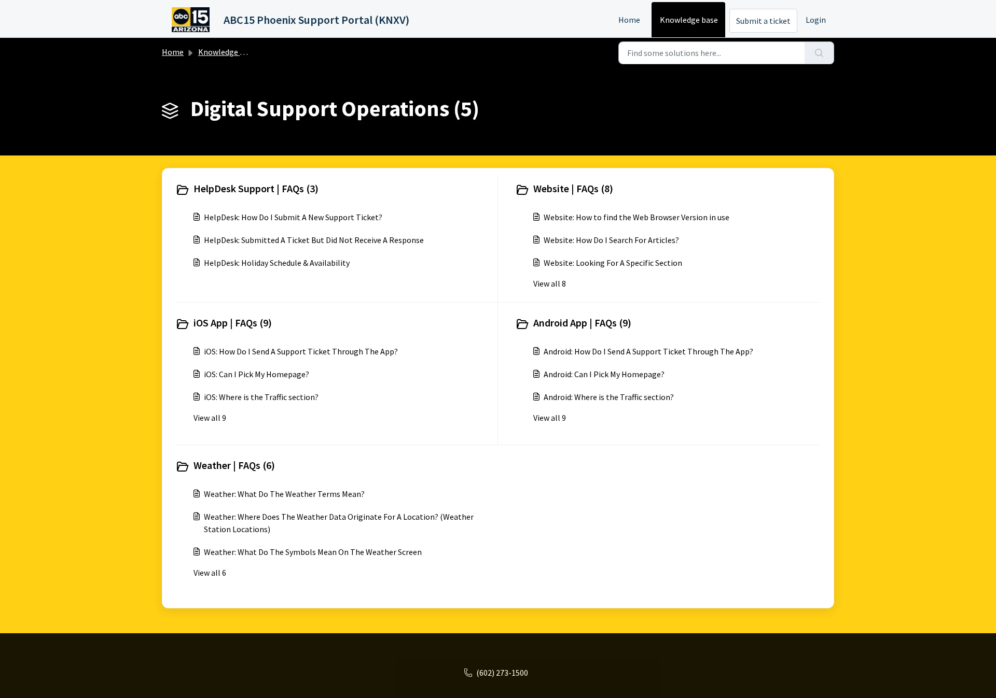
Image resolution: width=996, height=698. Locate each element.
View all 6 (209, 572)
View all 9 (209, 417)
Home (629, 20)
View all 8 (549, 283)
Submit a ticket (763, 21)
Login (816, 20)
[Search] (819, 52)
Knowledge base (689, 20)
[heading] (334, 189)
